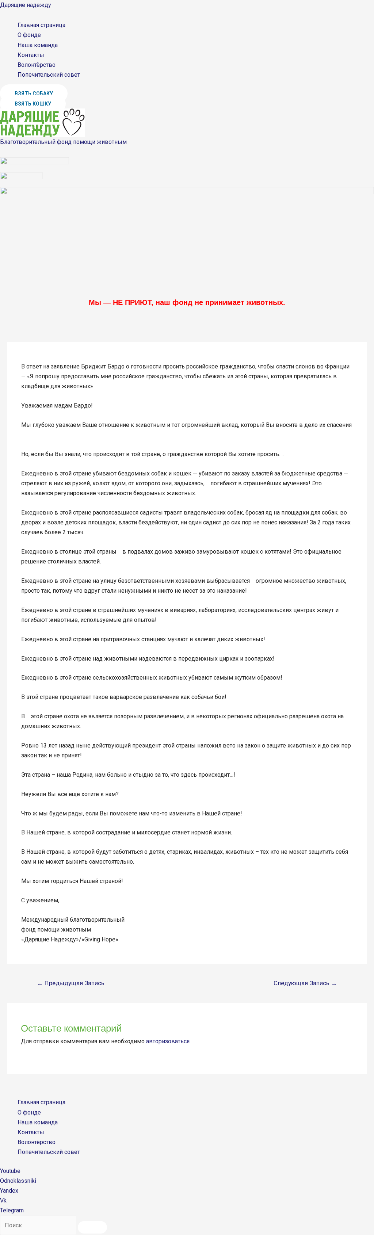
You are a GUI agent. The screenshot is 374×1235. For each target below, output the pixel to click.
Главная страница (41, 25)
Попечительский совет (49, 74)
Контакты (31, 54)
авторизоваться (168, 1041)
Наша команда (38, 45)
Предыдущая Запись (70, 983)
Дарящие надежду (25, 4)
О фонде (29, 34)
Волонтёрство (37, 64)
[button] (34, 93)
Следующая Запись (305, 983)
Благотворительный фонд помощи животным (63, 141)
